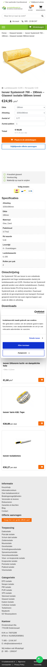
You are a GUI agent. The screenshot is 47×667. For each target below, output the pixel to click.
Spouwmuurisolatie (9, 552)
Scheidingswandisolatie (11, 549)
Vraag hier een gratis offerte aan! (17, 520)
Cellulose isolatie (9, 605)
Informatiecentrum (9, 490)
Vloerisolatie (7, 570)
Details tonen (34, 338)
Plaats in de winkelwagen (25, 140)
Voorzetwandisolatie (10, 555)
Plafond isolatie (8, 567)
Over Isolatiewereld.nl (10, 493)
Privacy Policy (19, 665)
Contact (5, 511)
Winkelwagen (38, 27)
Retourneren (7, 502)
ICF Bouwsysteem (9, 614)
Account (15, 21)
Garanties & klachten (10, 505)
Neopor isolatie (8, 584)
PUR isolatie (7, 590)
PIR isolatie (6, 587)
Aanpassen (22, 353)
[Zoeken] (40, 16)
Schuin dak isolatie (9, 537)
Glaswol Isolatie (15, 33)
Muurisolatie (7, 543)
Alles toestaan (23, 345)
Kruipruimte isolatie (9, 561)
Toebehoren (6, 608)
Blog (3, 508)
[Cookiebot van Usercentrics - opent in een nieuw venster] (34, 312)
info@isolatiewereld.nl (13, 644)
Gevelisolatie (7, 546)
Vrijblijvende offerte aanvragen (23, 146)
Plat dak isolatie (8, 534)
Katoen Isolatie (8, 602)
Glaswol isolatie (8, 599)
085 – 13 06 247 (10, 641)
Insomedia (37, 665)
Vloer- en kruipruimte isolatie (13, 558)
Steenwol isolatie (9, 596)
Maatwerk (6, 611)
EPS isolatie (7, 581)
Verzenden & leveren (10, 499)
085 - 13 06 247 (31, 21)
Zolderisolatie (7, 540)
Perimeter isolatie (9, 564)
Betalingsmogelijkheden (11, 496)
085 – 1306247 (10, 651)
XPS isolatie (7, 593)
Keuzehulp (6, 487)
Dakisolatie (6, 531)
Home (4, 33)
